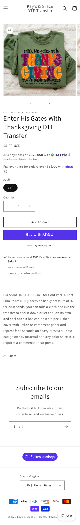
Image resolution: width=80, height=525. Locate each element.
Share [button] (12, 356)
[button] (5, 8)
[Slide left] (30, 104)
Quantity (8, 197)
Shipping (8, 159)
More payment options (40, 245)
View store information (24, 273)
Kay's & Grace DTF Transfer (33, 516)
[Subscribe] (66, 426)
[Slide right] (50, 104)
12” (10, 188)
